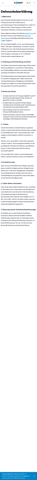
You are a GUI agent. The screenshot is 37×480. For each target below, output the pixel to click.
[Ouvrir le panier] (34, 2)
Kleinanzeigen (5, 38)
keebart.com (29, 33)
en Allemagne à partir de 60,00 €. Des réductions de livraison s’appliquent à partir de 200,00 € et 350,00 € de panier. (16, 476)
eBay (26, 36)
